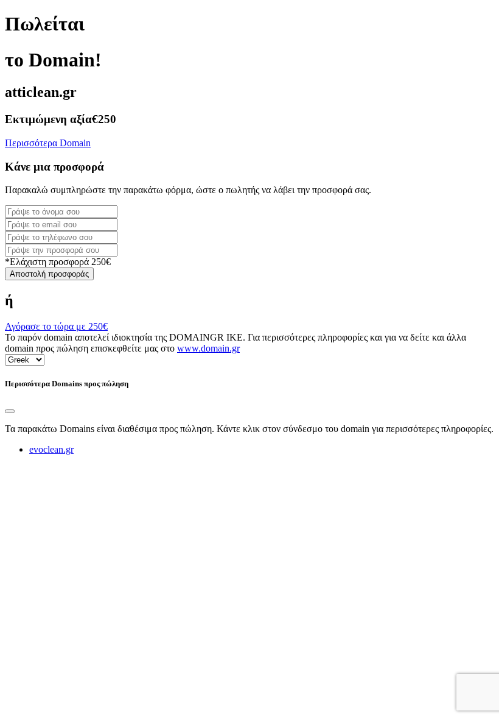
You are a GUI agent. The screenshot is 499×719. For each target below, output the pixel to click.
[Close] (10, 411)
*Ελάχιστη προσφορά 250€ (58, 262)
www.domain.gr (208, 348)
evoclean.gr (51, 449)
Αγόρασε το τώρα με (56, 326)
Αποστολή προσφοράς (49, 273)
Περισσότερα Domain (48, 143)
